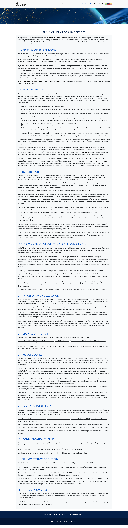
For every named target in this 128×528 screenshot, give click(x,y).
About (63, 4)
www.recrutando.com (25, 81)
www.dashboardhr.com (56, 81)
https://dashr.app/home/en (54, 38)
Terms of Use (48, 515)
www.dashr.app (39, 81)
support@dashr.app (77, 515)
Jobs (68, 4)
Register (101, 4)
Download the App (87, 4)
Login (95, 4)
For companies (76, 4)
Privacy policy (86, 191)
